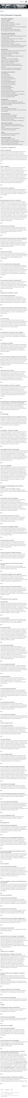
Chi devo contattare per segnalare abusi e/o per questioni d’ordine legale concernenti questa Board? (12, 142)
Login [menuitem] (23, 1)
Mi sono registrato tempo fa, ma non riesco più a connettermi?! (13, 26)
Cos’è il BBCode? (4, 73)
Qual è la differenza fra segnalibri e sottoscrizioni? (11, 124)
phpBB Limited (8, 1031)
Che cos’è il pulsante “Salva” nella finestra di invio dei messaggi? (12, 66)
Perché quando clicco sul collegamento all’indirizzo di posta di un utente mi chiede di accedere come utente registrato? (13, 46)
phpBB (6, 1092)
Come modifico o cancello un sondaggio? (9, 58)
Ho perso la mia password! (6, 28)
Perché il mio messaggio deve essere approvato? (11, 68)
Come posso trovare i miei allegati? (8, 135)
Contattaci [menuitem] (7, 1089)
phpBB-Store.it (10, 1093)
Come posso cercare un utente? (7, 119)
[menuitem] (2, 1096)
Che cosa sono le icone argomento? (8, 84)
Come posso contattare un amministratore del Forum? (12, 144)
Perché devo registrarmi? (6, 20)
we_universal (5, 1095)
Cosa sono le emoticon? (6, 76)
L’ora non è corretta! (5, 37)
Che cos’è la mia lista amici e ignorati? (9, 108)
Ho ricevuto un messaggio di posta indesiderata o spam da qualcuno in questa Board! (13, 104)
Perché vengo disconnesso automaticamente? (10, 29)
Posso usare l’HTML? (5, 74)
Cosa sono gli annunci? (6, 80)
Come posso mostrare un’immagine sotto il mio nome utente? (13, 41)
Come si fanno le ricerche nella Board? (9, 115)
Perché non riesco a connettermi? (8, 25)
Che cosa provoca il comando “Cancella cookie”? (11, 30)
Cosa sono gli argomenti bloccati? (8, 82)
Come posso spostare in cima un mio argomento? (11, 69)
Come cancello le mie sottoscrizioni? (8, 129)
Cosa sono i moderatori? (6, 88)
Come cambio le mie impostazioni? (8, 34)
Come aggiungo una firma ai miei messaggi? (10, 53)
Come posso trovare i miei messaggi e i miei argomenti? (12, 120)
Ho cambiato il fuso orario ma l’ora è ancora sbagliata (12, 38)
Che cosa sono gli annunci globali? (8, 78)
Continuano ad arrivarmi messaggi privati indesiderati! (12, 102)
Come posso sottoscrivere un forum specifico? (10, 128)
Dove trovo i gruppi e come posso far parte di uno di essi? (12, 91)
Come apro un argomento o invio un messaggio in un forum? (13, 50)
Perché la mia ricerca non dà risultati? (8, 116)
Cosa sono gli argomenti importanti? (8, 81)
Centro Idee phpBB (4, 1044)
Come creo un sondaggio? (6, 54)
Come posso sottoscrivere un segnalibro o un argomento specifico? (12, 126)
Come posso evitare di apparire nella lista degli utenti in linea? (13, 36)
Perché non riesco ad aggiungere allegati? (9, 61)
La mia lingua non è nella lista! (7, 40)
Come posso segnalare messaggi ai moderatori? (11, 64)
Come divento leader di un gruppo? (8, 92)
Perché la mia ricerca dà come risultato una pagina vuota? (13, 117)
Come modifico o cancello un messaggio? (9, 52)
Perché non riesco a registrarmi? (7, 22)
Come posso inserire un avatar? (7, 42)
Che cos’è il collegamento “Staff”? (8, 96)
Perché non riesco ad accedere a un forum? (10, 60)
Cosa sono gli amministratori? (7, 87)
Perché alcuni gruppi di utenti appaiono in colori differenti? (13, 94)
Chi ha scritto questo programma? (8, 138)
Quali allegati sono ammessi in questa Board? (10, 133)
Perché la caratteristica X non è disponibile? (10, 140)
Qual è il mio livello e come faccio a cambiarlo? (10, 44)
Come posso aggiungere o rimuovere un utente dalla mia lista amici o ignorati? (13, 110)
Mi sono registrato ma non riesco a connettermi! (10, 24)
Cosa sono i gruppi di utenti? (7, 90)
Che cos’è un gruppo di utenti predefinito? (9, 95)
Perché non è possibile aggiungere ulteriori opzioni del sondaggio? (12, 57)
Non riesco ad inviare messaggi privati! (9, 100)
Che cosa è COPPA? (5, 21)
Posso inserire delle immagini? (7, 77)
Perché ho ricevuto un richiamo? (7, 62)
